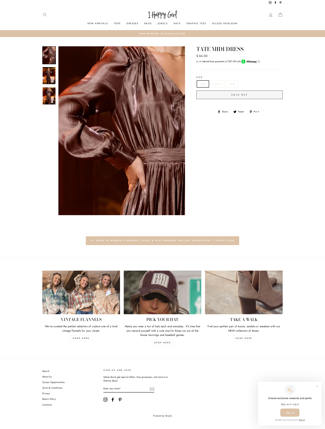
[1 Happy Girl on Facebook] (113, 400)
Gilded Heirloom (224, 23)
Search (45, 371)
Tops (117, 23)
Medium (217, 84)
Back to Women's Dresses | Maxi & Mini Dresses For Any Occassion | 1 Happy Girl (165, 240)
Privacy (46, 393)
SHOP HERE (81, 338)
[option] (162, 33)
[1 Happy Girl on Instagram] (105, 400)
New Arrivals (98, 23)
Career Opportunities (53, 382)
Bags (148, 23)
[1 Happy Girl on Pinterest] (120, 400)
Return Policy (49, 399)
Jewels (163, 23)
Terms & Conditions (52, 387)
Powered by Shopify (162, 415)
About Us (47, 376)
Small (203, 84)
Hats (177, 23)
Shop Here (162, 342)
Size (199, 77)
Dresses (132, 23)
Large (232, 84)
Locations (47, 404)
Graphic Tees (196, 23)
